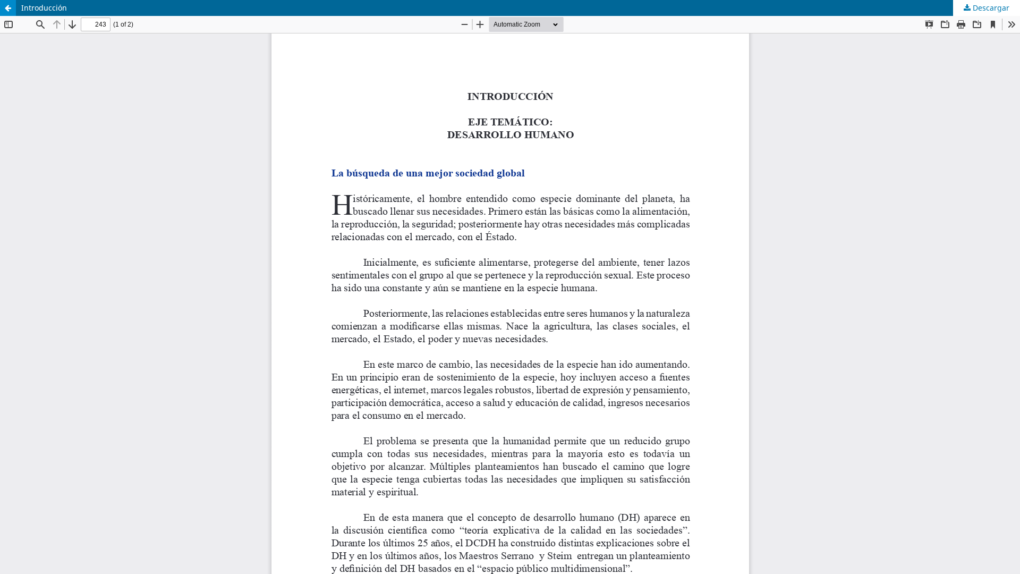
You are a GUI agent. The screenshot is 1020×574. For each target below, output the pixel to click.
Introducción (44, 8)
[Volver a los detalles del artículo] (8, 8)
